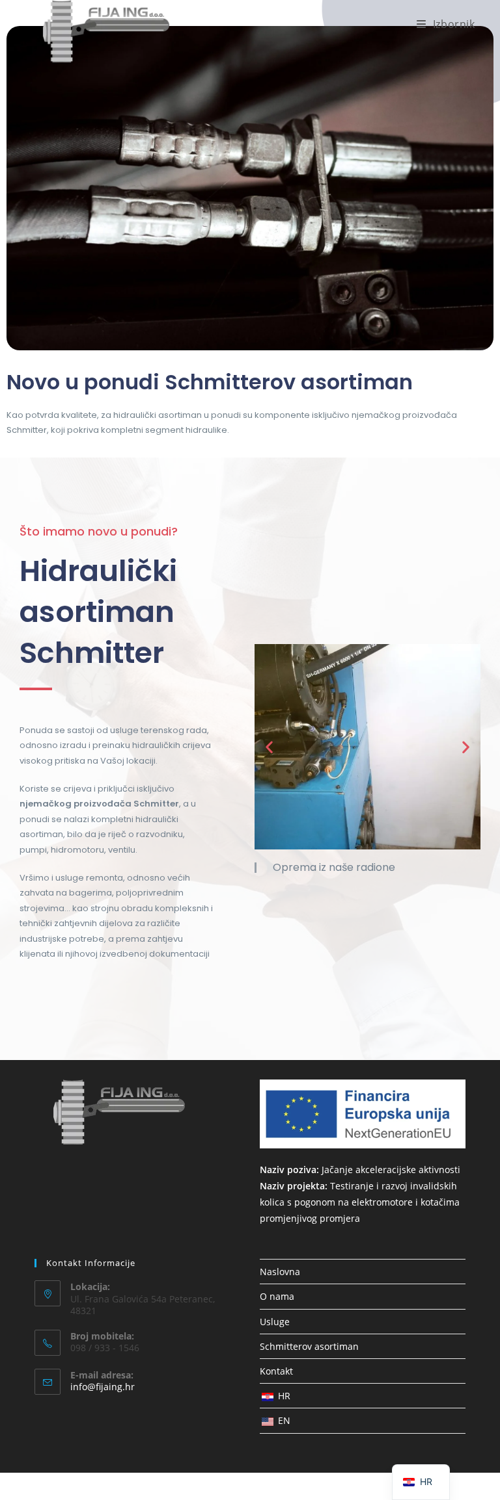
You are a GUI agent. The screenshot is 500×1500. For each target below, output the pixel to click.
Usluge (275, 1321)
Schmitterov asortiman (309, 1346)
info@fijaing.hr (102, 1386)
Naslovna (280, 1271)
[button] (269, 747)
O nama (277, 1296)
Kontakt (276, 1371)
